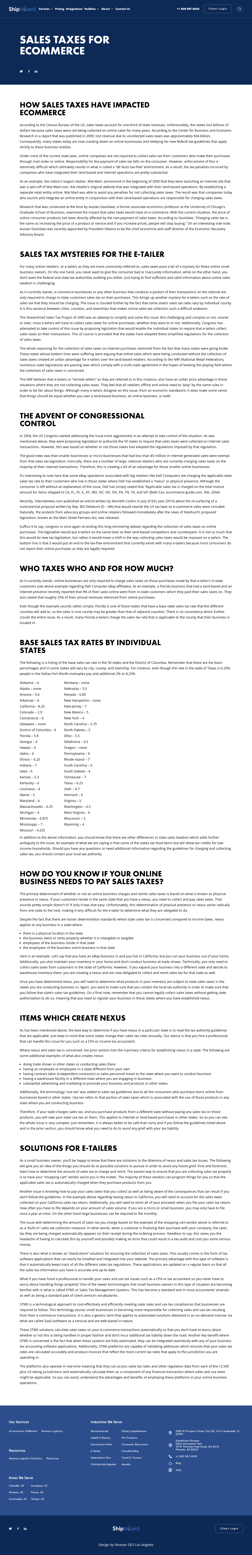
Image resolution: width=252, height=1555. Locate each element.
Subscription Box (101, 1457)
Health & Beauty (100, 1437)
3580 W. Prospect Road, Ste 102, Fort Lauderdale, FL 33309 (207, 1433)
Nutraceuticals (99, 1431)
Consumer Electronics (134, 1444)
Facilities (90, 9)
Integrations (74, 9)
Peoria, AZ (37, 1492)
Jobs (178, 1470)
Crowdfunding (130, 1451)
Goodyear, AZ (39, 1485)
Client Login (217, 8)
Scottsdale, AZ (18, 1499)
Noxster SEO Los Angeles (134, 1544)
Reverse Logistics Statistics (25, 1458)
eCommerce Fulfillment (23, 1431)
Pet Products (129, 1437)
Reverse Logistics (52, 1431)
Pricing (59, 9)
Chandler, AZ (16, 1485)
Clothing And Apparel (103, 1464)
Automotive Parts (101, 1444)
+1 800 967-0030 (186, 1456)
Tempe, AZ (37, 1499)
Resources (52, 1458)
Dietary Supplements (134, 1431)
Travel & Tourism (131, 1457)
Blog (178, 1463)
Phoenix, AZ (16, 1492)
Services (44, 9)
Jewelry (126, 1464)
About (105, 9)
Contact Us (122, 9)
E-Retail (95, 1451)
